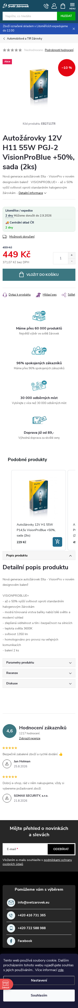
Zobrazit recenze (29, 738)
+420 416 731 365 (32, 915)
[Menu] (72, 6)
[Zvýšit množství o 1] (71, 255)
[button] (7, 510)
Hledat (66, 16)
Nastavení (39, 980)
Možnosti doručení (21, 237)
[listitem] (38, 510)
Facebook (25, 941)
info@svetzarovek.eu (33, 902)
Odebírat (61, 849)
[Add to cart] (57, 542)
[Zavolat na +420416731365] (46, 6)
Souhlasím (39, 995)
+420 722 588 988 (32, 928)
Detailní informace (31, 193)
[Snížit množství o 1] (71, 261)
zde (60, 970)
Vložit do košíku (42, 274)
